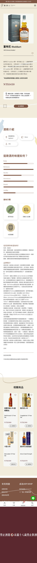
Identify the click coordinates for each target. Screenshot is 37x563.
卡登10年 (7, 446)
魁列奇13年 (24, 408)
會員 (5, 505)
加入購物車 (21, 106)
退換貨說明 (5, 495)
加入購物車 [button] (13, 426)
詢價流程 (5, 489)
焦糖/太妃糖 (26, 217)
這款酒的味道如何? (11, 245)
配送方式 (5, 492)
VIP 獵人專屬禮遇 (25, 492)
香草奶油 (10, 217)
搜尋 (32, 505)
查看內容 (13, 464)
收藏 (14, 505)
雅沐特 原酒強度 (25, 446)
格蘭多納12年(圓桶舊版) (10, 409)
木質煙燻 (10, 235)
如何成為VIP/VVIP (25, 489)
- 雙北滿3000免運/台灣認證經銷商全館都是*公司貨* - (18, 1)
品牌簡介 (7, 263)
